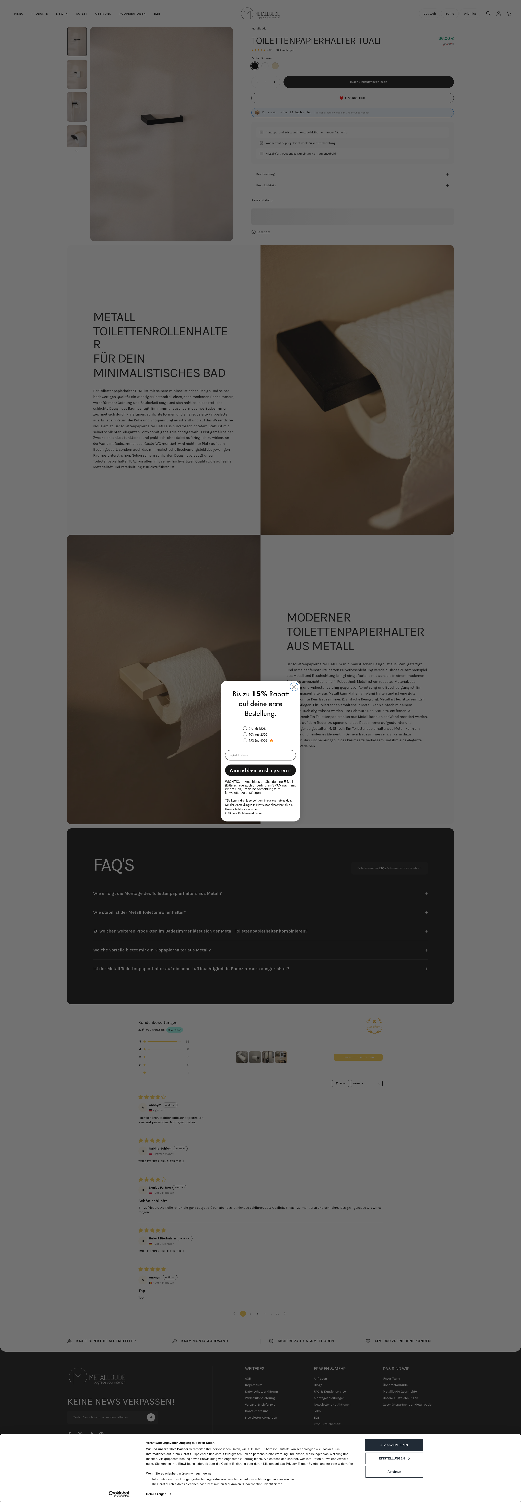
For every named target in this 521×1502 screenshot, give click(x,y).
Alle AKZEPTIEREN (394, 1445)
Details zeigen (156, 1494)
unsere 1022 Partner (173, 1449)
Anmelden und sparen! (260, 770)
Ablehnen (394, 1471)
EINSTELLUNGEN (392, 1458)
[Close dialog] (294, 687)
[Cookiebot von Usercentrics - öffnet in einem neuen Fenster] (119, 1494)
